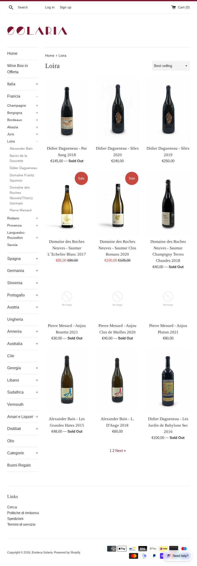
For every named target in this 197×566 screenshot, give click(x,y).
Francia (22, 96)
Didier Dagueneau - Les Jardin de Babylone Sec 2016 (168, 425)
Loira (22, 141)
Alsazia (22, 127)
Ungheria (15, 319)
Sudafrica (22, 392)
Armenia (22, 331)
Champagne (22, 105)
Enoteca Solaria (42, 552)
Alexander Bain (21, 148)
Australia (22, 344)
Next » (120, 451)
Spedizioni (15, 519)
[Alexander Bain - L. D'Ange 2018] (117, 380)
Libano (22, 380)
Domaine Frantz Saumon (22, 177)
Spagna (22, 259)
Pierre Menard (20, 210)
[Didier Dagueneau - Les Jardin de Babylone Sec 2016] (168, 380)
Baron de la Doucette (18, 158)
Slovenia (22, 283)
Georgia (22, 368)
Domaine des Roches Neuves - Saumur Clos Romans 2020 (117, 248)
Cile (10, 356)
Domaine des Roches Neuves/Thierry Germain (21, 195)
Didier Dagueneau (23, 168)
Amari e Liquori (22, 417)
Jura (22, 134)
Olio (10, 441)
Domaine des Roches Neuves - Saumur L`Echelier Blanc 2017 (67, 248)
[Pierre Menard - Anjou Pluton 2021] (168, 298)
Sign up (65, 7)
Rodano (22, 218)
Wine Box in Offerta (17, 69)
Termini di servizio (21, 524)
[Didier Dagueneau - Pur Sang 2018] (67, 110)
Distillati (22, 429)
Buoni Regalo (19, 465)
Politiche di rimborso (23, 513)
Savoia (12, 245)
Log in (50, 7)
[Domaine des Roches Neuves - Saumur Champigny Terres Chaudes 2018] (168, 203)
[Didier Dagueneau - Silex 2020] (117, 110)
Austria (22, 307)
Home (12, 53)
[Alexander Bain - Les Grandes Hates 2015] (67, 380)
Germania (22, 271)
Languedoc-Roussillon (22, 235)
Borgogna (22, 113)
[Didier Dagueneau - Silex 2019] (168, 110)
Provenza (22, 225)
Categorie (22, 453)
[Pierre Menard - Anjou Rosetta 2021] (67, 298)
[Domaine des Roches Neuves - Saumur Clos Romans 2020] (117, 203)
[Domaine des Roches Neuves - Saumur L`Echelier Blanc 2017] (67, 203)
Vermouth (15, 404)
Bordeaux (22, 120)
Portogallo (22, 295)
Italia (22, 84)
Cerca (12, 507)
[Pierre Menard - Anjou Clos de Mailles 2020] (117, 298)
